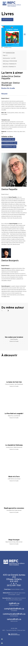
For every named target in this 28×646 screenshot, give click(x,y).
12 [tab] (3, 339)
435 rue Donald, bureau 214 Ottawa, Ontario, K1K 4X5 (14, 578)
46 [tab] (15, 345)
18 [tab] (16, 339)
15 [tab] (9, 339)
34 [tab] (3, 343)
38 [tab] (12, 343)
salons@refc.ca (14, 619)
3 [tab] (7, 337)
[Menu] (25, 34)
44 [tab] (24, 343)
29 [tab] (16, 341)
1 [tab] (3, 337)
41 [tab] (18, 343)
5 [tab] (12, 337)
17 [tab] (14, 339)
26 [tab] (9, 341)
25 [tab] (7, 341)
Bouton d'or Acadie (8, 88)
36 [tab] (7, 343)
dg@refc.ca (14, 603)
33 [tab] (24, 341)
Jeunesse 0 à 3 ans (10, 52)
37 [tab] (9, 343)
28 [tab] (14, 341)
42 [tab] (20, 343)
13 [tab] (5, 339)
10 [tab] (22, 337)
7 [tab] (16, 337)
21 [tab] (22, 339)
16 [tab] (12, 339)
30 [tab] (18, 341)
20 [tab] (20, 339)
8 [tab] (18, 337)
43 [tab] (22, 343)
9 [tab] (20, 337)
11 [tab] (24, 337)
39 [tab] (14, 343)
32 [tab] (22, 341)
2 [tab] (5, 337)
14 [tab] (7, 339)
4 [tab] (9, 337)
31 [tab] (20, 341)
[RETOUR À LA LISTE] (7, 20)
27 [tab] (12, 341)
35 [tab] (5, 343)
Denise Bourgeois (10, 84)
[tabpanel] (14, 328)
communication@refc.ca (14, 614)
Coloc (23, 630)
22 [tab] (24, 339)
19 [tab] (18, 339)
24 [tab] (5, 341)
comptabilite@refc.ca (14, 609)
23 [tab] (3, 341)
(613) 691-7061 (14, 585)
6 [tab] (14, 337)
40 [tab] (16, 343)
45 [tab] (13, 345)
